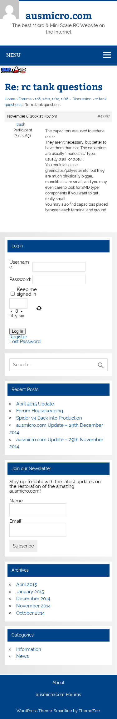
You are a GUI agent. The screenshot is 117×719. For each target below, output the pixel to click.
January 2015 (30, 592)
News (22, 656)
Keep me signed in (27, 292)
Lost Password (25, 341)
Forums (25, 99)
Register (18, 337)
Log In (17, 331)
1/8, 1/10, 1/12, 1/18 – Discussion (63, 99)
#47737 (104, 116)
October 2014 (30, 613)
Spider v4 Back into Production (49, 418)
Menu (13, 55)
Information (28, 649)
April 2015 (26, 584)
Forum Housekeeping (39, 411)
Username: (19, 264)
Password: (20, 279)
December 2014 (33, 598)
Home (10, 99)
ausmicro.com (59, 15)
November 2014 (33, 606)
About (58, 683)
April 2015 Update (35, 404)
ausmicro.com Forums (58, 695)
